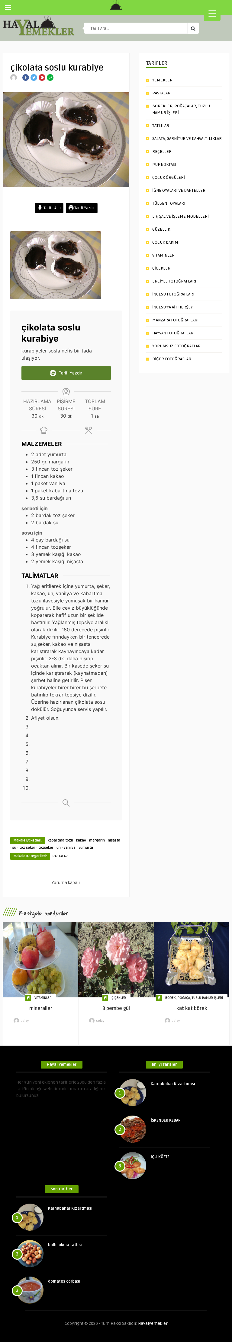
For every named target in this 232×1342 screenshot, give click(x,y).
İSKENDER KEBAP (166, 1120)
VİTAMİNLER (163, 255)
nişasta (114, 840)
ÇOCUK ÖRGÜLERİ (168, 177)
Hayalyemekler (153, 1323)
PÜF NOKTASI (164, 164)
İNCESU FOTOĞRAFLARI (173, 294)
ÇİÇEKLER (161, 268)
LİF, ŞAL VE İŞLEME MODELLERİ (180, 216)
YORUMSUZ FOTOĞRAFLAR (176, 346)
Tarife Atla (52, 208)
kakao (81, 840)
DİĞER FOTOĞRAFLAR (171, 359)
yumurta (86, 847)
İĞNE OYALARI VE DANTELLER (178, 190)
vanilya (70, 847)
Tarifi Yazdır (84, 208)
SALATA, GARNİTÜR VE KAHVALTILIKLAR (187, 138)
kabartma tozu (60, 840)
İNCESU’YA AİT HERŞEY (172, 307)
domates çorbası (64, 1281)
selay (25, 1021)
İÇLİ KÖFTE (160, 1156)
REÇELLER (162, 151)
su (14, 847)
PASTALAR (60, 856)
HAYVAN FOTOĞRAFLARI (173, 333)
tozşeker (45, 847)
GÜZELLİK (161, 229)
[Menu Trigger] (212, 13)
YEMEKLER (162, 80)
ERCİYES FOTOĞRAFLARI (174, 281)
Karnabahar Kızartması (173, 1083)
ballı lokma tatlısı (65, 1245)
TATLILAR (160, 125)
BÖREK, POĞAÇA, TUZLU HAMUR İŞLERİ (194, 998)
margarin (97, 840)
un (58, 847)
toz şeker (27, 847)
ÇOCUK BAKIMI (166, 242)
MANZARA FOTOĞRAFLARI (175, 320)
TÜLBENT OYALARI (168, 203)
